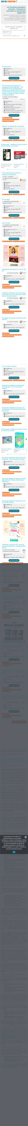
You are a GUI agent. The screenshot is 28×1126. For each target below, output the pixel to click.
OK (14, 852)
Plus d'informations (14, 78)
